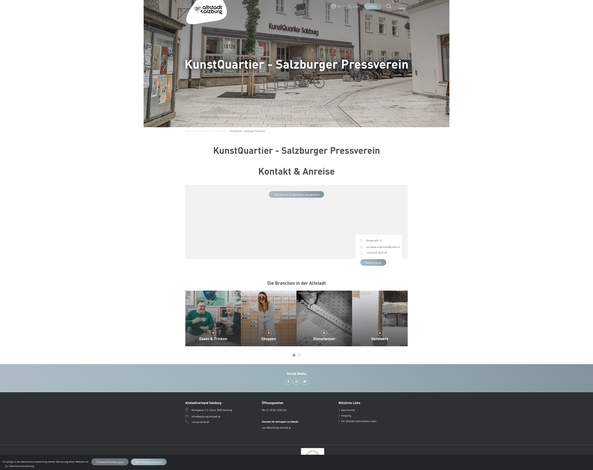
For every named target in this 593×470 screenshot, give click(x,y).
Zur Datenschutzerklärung (19, 466)
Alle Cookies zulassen (148, 462)
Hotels (373, 6)
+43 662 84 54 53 (200, 422)
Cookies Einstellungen (110, 462)
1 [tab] (293, 355)
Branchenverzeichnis (203, 131)
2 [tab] (299, 355)
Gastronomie (348, 410)
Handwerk (380, 338)
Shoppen (268, 338)
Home (187, 131)
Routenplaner (373, 262)
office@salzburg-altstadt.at (206, 416)
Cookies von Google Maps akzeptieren (296, 194)
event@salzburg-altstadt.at (276, 427)
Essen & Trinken (213, 338)
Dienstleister (221, 131)
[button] (337, 6)
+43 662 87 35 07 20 (376, 252)
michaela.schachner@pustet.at (383, 246)
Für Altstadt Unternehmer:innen (358, 421)
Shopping (346, 415)
